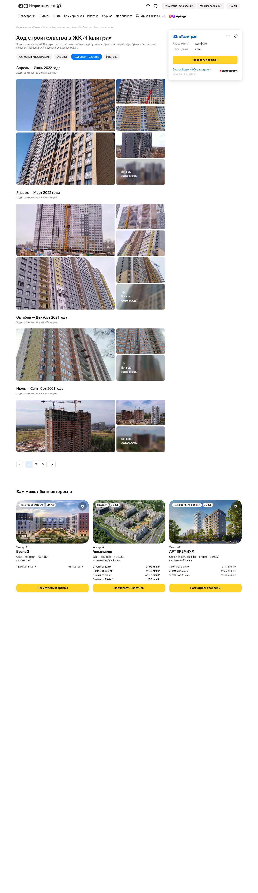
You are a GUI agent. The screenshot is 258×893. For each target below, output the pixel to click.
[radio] (35, 464)
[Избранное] (148, 6)
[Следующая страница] (52, 464)
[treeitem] (28, 16)
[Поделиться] (228, 36)
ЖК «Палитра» (185, 37)
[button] (156, 6)
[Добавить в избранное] (236, 36)
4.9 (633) (119, 556)
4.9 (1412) (43, 556)
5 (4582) (214, 556)
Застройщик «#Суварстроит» (192, 69)
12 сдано (177, 73)
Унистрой (21, 547)
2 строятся (190, 73)
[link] (233, 6)
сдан (198, 49)
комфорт (201, 43)
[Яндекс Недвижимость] (39, 6)
